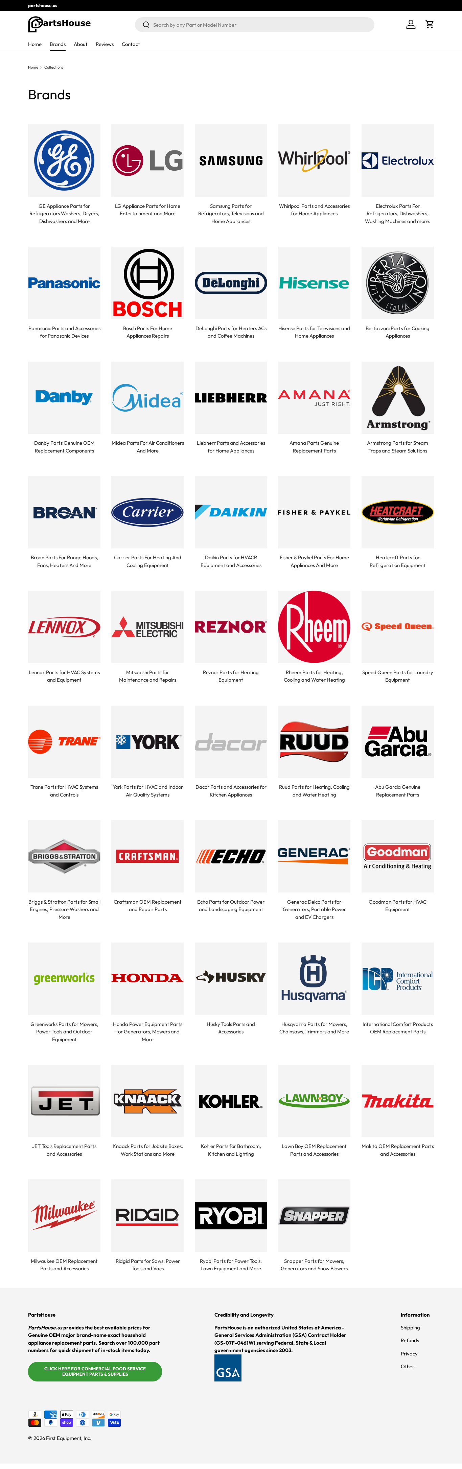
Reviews (105, 44)
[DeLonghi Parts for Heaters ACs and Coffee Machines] (231, 283)
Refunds (410, 1340)
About (81, 44)
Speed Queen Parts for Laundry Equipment (397, 676)
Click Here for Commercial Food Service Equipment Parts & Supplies (95, 1371)
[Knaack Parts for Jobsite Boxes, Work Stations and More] (147, 1101)
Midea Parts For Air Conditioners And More (148, 447)
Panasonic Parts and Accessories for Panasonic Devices (64, 332)
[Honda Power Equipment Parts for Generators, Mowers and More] (147, 978)
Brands (58, 44)
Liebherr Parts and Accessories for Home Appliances (231, 447)
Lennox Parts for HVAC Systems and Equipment (64, 676)
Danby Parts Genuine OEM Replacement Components (64, 447)
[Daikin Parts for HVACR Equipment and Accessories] (231, 512)
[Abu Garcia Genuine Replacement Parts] (398, 742)
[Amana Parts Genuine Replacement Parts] (314, 398)
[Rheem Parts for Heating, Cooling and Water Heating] (314, 627)
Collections (53, 67)
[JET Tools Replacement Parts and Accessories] (64, 1101)
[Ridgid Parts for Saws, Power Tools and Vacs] (147, 1215)
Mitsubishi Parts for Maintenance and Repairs (147, 676)
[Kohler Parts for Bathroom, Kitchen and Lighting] (231, 1101)
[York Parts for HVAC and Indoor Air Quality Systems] (147, 742)
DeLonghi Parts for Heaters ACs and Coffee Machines (231, 332)
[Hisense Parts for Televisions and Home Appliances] (314, 283)
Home (35, 44)
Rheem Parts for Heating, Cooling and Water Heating (314, 676)
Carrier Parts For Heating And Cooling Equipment (147, 561)
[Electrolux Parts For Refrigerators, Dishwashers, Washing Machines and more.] (398, 160)
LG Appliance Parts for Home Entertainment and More (147, 210)
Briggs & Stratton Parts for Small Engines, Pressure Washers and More (64, 909)
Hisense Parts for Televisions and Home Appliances (314, 332)
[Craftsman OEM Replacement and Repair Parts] (147, 856)
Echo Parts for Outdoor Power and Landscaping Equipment (230, 906)
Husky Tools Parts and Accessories (231, 1028)
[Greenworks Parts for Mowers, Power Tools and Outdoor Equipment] (64, 978)
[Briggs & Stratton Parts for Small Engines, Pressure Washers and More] (64, 856)
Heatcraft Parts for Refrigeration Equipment (397, 561)
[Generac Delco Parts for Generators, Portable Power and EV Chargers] (314, 856)
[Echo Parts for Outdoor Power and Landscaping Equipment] (231, 856)
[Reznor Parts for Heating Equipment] (231, 627)
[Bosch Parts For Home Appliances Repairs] (147, 283)
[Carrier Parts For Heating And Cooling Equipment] (147, 512)
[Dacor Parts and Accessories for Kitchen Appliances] (231, 742)
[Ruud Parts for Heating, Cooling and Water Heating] (314, 742)
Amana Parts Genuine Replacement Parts (314, 447)
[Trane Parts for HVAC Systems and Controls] (64, 742)
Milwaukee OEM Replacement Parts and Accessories (64, 1265)
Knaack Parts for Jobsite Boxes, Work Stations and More (148, 1150)
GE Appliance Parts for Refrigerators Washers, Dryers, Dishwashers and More (64, 213)
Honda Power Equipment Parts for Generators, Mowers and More (147, 1032)
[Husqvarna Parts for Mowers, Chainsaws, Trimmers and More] (314, 978)
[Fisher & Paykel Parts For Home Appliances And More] (314, 512)
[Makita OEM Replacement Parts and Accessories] (398, 1101)
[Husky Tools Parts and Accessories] (231, 978)
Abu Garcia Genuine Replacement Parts (397, 791)
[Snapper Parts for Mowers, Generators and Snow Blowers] (314, 1215)
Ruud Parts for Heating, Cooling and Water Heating (314, 791)
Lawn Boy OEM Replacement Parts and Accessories (314, 1150)
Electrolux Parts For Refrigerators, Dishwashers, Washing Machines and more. (397, 213)
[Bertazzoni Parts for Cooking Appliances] (398, 283)
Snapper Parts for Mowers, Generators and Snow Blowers (314, 1265)
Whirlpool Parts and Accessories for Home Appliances (314, 210)
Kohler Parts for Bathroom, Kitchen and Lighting (231, 1150)
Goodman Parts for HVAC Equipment (397, 906)
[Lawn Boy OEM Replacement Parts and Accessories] (314, 1101)
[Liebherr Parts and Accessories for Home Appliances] (231, 398)
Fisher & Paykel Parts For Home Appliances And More (314, 561)
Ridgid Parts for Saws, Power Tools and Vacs (148, 1265)
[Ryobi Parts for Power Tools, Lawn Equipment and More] (231, 1215)
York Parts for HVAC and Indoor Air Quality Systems (148, 791)
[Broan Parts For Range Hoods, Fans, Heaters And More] (64, 512)
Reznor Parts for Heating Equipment (231, 676)
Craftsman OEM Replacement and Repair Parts (148, 906)
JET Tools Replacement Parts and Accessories (64, 1150)
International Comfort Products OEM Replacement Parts (398, 1028)
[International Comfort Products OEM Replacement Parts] (398, 978)
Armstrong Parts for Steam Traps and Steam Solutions (397, 447)
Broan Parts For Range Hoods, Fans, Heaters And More (64, 561)
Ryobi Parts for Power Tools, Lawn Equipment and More (231, 1265)
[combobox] (254, 24)
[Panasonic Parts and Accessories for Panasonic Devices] (64, 283)
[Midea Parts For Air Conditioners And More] (147, 398)
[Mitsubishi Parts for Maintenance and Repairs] (147, 627)
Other (407, 1366)
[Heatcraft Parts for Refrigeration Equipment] (398, 512)
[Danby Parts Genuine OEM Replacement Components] (64, 398)
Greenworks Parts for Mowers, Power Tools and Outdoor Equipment (64, 1032)
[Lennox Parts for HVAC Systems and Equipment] (64, 627)
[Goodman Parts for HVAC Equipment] (398, 856)
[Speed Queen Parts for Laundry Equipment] (398, 627)
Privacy (409, 1353)
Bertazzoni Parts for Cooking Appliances (398, 332)
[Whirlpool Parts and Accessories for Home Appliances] (314, 160)
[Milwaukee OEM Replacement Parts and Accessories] (64, 1215)
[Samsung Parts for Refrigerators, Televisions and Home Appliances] (231, 160)
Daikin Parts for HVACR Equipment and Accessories (231, 561)
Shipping (410, 1327)
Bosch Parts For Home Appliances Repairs (147, 332)
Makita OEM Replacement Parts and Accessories (398, 1150)
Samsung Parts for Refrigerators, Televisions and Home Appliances (231, 213)
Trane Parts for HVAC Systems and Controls (64, 791)
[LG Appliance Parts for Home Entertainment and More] (147, 160)
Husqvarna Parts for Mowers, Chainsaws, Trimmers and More (314, 1028)
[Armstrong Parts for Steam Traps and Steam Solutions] (398, 398)
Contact (131, 44)
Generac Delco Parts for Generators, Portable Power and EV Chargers (314, 909)
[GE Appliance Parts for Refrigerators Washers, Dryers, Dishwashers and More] (64, 160)
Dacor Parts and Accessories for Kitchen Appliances (231, 791)
